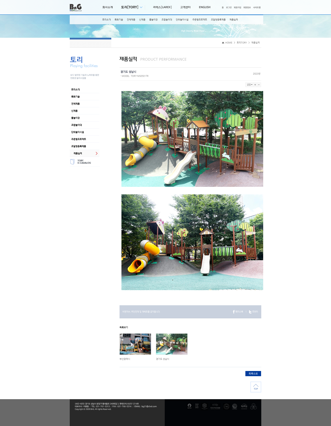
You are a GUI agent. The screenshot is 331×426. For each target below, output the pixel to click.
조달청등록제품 (218, 19)
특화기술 (119, 19)
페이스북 (239, 311)
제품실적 (233, 19)
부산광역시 (125, 359)
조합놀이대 (166, 19)
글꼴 (249, 84)
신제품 (142, 19)
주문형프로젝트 (199, 19)
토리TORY (242, 42)
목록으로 (253, 373)
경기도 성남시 (162, 359)
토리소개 (106, 19)
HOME (228, 42)
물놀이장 (153, 19)
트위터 (255, 311)
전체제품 (131, 19)
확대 (255, 84)
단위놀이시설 (182, 19)
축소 (259, 84)
